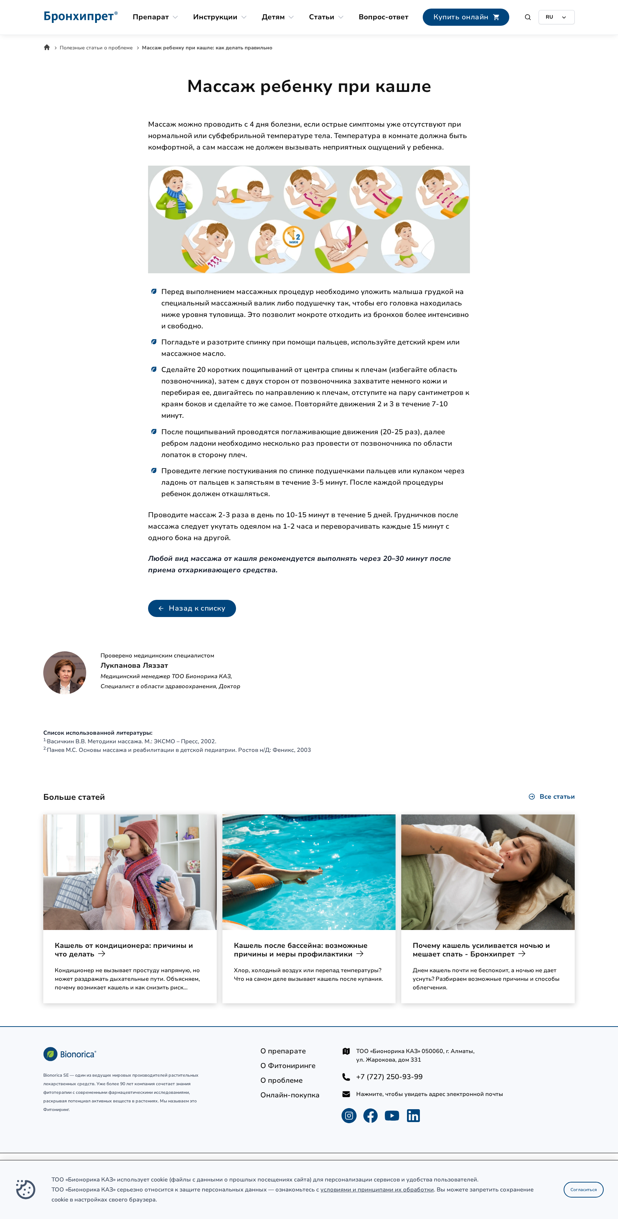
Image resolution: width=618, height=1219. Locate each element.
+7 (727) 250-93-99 (389, 1077)
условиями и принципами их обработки (377, 1190)
